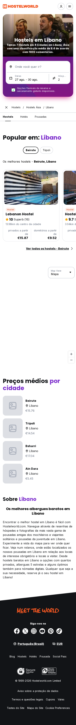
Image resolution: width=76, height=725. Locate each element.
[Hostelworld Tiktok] (59, 631)
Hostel (10, 209)
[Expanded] (6, 107)
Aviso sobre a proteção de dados (37, 690)
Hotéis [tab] (24, 116)
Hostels (22, 656)
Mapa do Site (35, 707)
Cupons (50, 699)
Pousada (45, 656)
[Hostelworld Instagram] (34, 631)
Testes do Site (15, 707)
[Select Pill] (61, 6)
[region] (38, 315)
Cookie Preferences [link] (57, 707)
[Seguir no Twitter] (25, 631)
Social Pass (59, 656)
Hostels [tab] (8, 116)
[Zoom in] (71, 354)
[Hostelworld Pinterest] (51, 631)
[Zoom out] (71, 360)
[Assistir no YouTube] (42, 631)
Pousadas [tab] (40, 116)
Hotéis (33, 656)
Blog (12, 656)
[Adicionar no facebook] (17, 631)
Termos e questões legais (27, 699)
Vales (61, 699)
